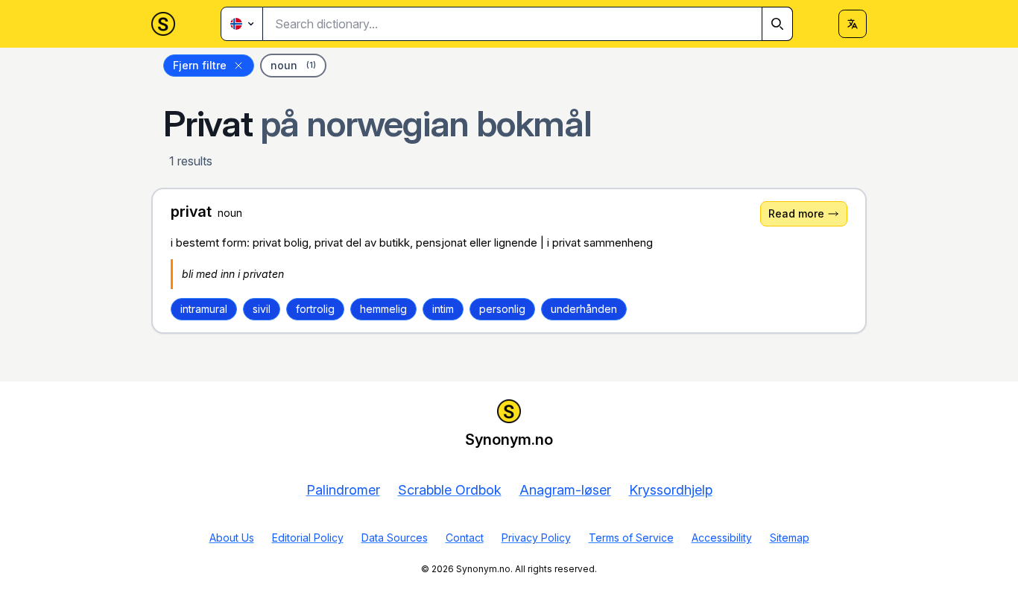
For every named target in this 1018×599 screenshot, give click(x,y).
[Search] (777, 24)
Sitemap (789, 537)
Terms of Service (631, 537)
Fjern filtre (200, 65)
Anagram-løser (565, 490)
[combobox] (528, 24)
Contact (465, 537)
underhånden (584, 308)
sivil (262, 308)
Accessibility (722, 537)
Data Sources (394, 537)
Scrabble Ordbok (450, 490)
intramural (203, 308)
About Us (231, 537)
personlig (502, 308)
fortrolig (315, 308)
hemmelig (383, 308)
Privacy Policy (536, 537)
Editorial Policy (308, 537)
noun (293, 65)
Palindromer (343, 490)
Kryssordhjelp (670, 490)
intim (443, 308)
